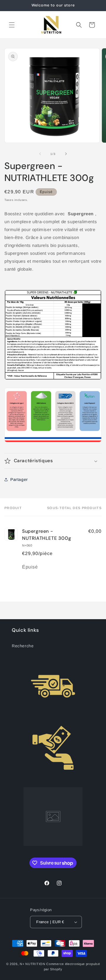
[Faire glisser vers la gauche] (40, 153)
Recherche (23, 645)
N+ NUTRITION (32, 964)
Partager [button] (19, 479)
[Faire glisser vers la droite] (65, 153)
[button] (11, 24)
